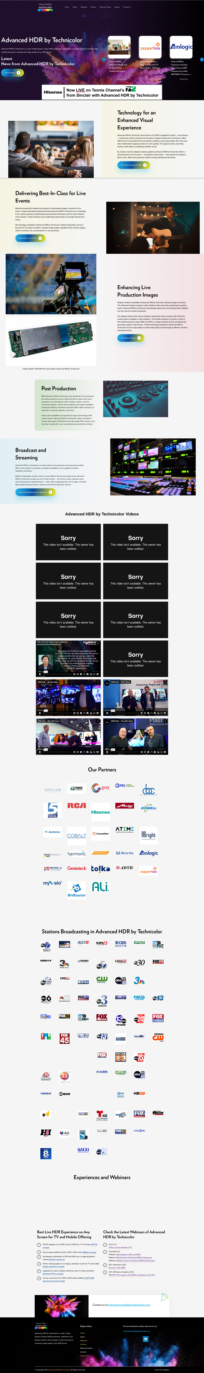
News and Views (105, 7)
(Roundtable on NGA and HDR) (128, 1254)
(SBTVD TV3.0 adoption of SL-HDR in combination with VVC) (132, 1275)
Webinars (84, 7)
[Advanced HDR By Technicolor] (45, 7)
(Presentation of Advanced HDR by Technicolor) (134, 1258)
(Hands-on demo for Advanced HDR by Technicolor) (136, 1261)
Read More (122, 79)
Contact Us (127, 7)
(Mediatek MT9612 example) (53, 1274)
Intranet (117, 7)
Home (67, 7)
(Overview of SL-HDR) (117, 1268)
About (75, 7)
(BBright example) (89, 1252)
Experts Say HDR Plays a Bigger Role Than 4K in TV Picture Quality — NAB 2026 (150, 65)
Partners (93, 7)
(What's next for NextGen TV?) (120, 1247)
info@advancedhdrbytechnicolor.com (129, 1305)
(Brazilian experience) (57, 1259)
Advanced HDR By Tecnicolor (59, 1370)
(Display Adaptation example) (53, 1267)
